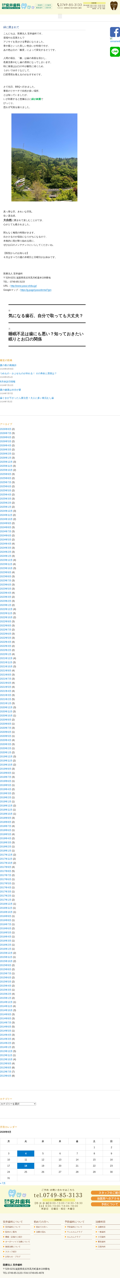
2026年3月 (5, 449)
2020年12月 (6, 707)
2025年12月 (6, 462)
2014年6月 (5, 1026)
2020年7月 (5, 728)
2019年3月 (5, 793)
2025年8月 (5, 478)
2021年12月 (6, 658)
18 (25, 1166)
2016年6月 (5, 928)
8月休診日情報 (7, 381)
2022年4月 (5, 642)
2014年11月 (6, 1006)
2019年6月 (5, 781)
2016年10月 (6, 912)
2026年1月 (5, 458)
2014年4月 (5, 1035)
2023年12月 (6, 560)
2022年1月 (5, 654)
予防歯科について (74, 1227)
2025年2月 (5, 503)
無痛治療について (12, 1247)
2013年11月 (6, 1055)
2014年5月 (5, 1031)
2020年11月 (6, 711)
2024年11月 (6, 515)
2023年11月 (6, 564)
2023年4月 (5, 593)
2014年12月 (6, 1002)
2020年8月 (5, 724)
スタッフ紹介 (11, 1252)
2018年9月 (5, 818)
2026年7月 (5, 433)
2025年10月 (6, 470)
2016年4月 (5, 936)
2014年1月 (5, 1047)
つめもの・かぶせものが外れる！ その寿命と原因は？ (28, 373)
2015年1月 (5, 998)
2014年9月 (5, 1014)
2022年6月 (5, 633)
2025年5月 (5, 490)
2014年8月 (5, 1018)
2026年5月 (5, 441)
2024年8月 (5, 527)
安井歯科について (12, 1227)
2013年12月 (6, 1051)
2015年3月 (5, 990)
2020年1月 (5, 752)
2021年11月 (6, 662)
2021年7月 (5, 679)
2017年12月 (6, 855)
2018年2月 (5, 846)
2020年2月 (5, 748)
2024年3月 (5, 548)
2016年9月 (5, 916)
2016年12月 (6, 904)
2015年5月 (5, 981)
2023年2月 (5, 601)
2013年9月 (5, 1063)
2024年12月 (6, 511)
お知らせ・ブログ (12, 1256)
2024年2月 (5, 552)
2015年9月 (5, 965)
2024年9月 (5, 523)
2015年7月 (5, 973)
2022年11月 (6, 613)
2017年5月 (5, 883)
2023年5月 (5, 588)
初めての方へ (42, 1227)
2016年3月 (5, 940)
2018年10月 (6, 814)
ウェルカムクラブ (74, 1232)
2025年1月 (5, 507)
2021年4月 (5, 691)
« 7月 (3, 1183)
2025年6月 (5, 486)
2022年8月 (5, 625)
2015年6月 (5, 977)
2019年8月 (5, 773)
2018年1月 (5, 850)
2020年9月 (5, 719)
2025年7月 (5, 482)
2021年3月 (5, 695)
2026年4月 (5, 445)
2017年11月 (6, 859)
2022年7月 (5, 629)
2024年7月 (5, 531)
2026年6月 (5, 437)
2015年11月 (6, 957)
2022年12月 (6, 609)
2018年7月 (5, 826)
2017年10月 (6, 863)
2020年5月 (5, 736)
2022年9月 (5, 621)
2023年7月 (5, 580)
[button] (60, 16)
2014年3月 (5, 1039)
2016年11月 (6, 908)
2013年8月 (5, 1067)
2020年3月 (5, 744)
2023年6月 (5, 584)
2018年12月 (6, 805)
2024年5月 (5, 539)
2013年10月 (6, 1059)
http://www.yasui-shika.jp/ (24, 286)
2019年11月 (6, 760)
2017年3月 (5, 891)
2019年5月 (5, 785)
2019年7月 (5, 777)
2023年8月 (5, 576)
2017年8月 (5, 871)
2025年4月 (5, 494)
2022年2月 (5, 650)
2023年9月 (5, 572)
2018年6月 (5, 830)
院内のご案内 (11, 1232)
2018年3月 (5, 842)
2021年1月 (5, 703)
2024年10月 (6, 519)
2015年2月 (5, 994)
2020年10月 (6, 715)
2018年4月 (5, 838)
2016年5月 (5, 932)
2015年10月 (6, 961)
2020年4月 (5, 740)
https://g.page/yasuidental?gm (35, 290)
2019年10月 (6, 764)
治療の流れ (41, 1232)
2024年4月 (5, 543)
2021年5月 (5, 687)
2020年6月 (5, 732)
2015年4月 (5, 985)
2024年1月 (5, 556)
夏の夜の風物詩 (8, 365)
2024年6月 (5, 535)
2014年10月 (6, 1010)
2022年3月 (5, 646)
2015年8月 (5, 969)
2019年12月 (6, 756)
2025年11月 (6, 466)
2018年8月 (5, 822)
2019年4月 (5, 789)
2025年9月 (5, 474)
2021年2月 (5, 699)
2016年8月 (5, 920)
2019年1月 (5, 801)
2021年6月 (5, 683)
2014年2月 (5, 1043)
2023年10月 (6, 568)
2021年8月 (5, 674)
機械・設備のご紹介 (13, 1237)
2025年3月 (5, 498)
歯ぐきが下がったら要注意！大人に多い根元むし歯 (27, 398)
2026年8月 (5, 429)
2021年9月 (5, 670)
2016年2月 (5, 945)
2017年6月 (5, 879)
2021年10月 (6, 666)
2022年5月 (5, 638)
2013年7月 (5, 1071)
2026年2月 (5, 453)
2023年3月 (5, 597)
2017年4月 (5, 887)
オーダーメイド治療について (17, 1242)
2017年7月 (5, 875)
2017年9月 (5, 867)
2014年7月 (5, 1022)
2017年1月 (5, 900)
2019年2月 (5, 797)
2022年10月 (6, 617)
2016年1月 (5, 949)
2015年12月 (6, 953)
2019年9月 (5, 769)
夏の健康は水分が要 (10, 390)
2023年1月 (5, 605)
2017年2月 (5, 895)
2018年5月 (5, 834)
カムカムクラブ (73, 1237)
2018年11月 (6, 809)
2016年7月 (5, 924)
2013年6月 (5, 1076)
